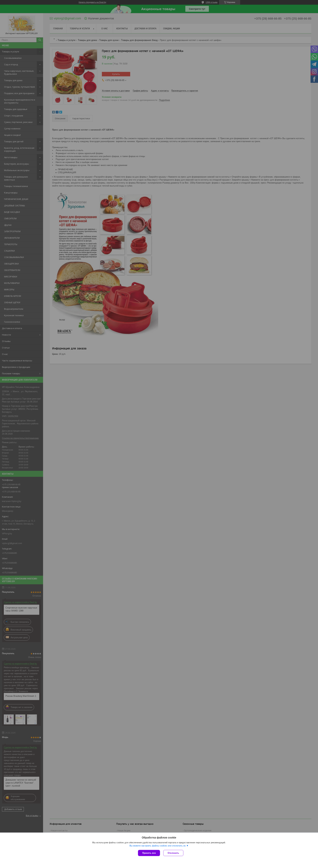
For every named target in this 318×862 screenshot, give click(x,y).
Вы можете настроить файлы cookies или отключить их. (158, 845)
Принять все (149, 853)
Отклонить (173, 853)
